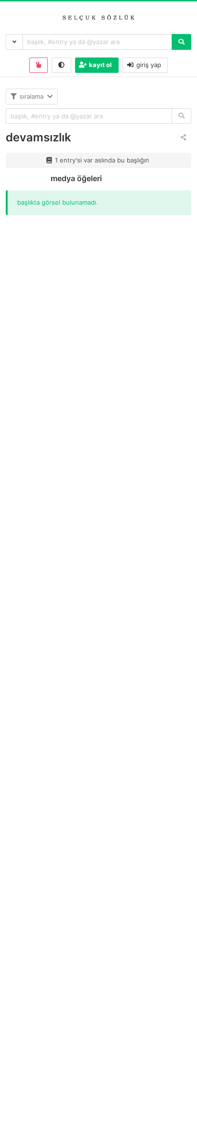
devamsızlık (38, 137)
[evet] (181, 116)
